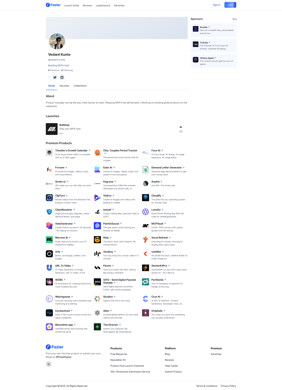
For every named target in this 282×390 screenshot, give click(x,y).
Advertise (119, 5)
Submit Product (173, 371)
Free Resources (118, 354)
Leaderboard (103, 5)
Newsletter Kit (118, 359)
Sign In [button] (216, 4)
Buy (235, 18)
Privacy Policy (228, 385)
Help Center (171, 365)
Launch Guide (71, 5)
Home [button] (51, 85)
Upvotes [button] (64, 85)
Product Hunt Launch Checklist (127, 365)
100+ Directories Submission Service (130, 371)
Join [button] (230, 4)
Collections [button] (80, 85)
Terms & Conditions (206, 385)
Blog (167, 354)
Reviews (87, 5)
